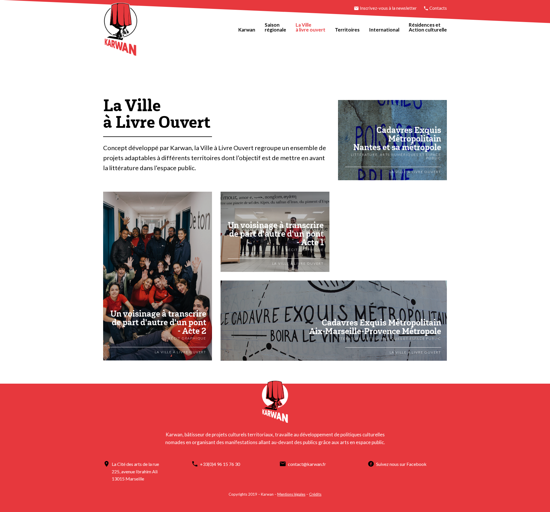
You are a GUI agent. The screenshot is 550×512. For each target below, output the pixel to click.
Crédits (315, 494)
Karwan (246, 30)
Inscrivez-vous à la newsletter (388, 8)
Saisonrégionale (275, 27)
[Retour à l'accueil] (120, 30)
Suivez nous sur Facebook (401, 464)
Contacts (438, 8)
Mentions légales (291, 494)
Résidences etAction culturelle (428, 27)
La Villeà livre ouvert (310, 27)
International (384, 30)
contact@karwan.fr (307, 464)
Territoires (347, 30)
